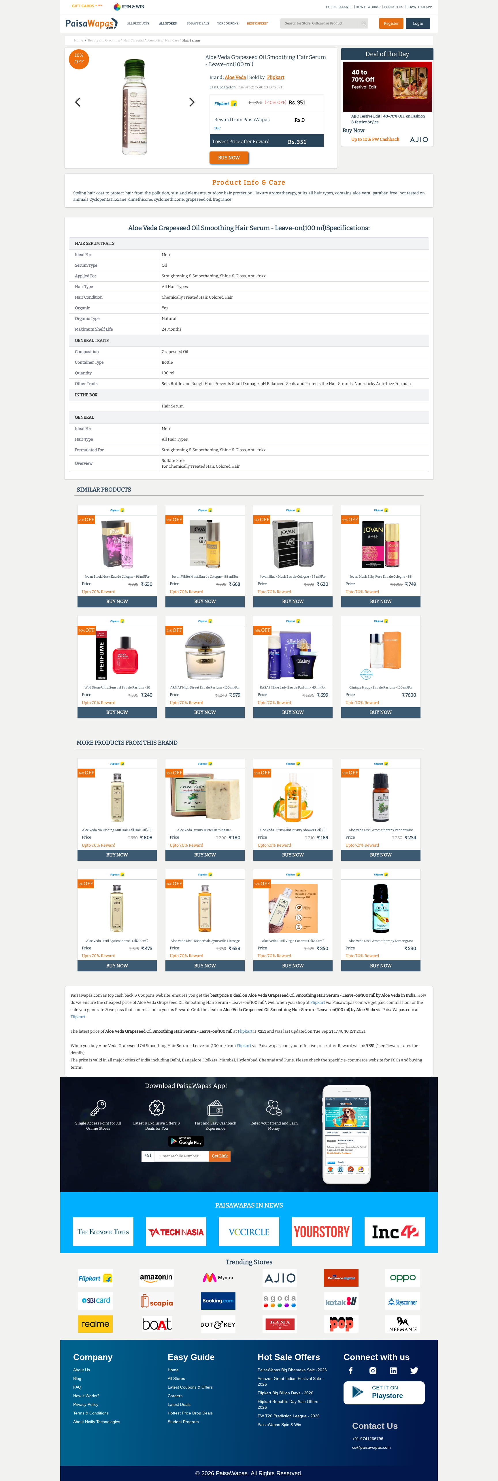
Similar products (104, 489)
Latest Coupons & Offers (190, 1387)
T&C (217, 128)
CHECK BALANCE (339, 7)
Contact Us (375, 1426)
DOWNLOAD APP (419, 7)
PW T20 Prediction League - (289, 1416)
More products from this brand (127, 742)
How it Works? (86, 1395)
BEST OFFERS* (257, 23)
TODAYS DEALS (198, 23)
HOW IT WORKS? (368, 7)
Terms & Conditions (91, 1413)
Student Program (183, 1421)
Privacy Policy (85, 1404)
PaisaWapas (232, 1473)
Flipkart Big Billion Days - (285, 1393)
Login (418, 23)
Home (173, 1370)
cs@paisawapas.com (371, 1447)
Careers (175, 1395)
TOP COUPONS (227, 23)
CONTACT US (393, 7)
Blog (77, 1378)
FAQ (77, 1387)
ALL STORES (168, 23)
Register (391, 23)
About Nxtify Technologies (96, 1421)
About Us (81, 1370)
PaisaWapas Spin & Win (279, 1424)
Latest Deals (179, 1404)
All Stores (176, 1378)
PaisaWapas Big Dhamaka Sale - (292, 1370)
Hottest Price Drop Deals (190, 1413)
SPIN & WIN (132, 6)
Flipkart (275, 77)
